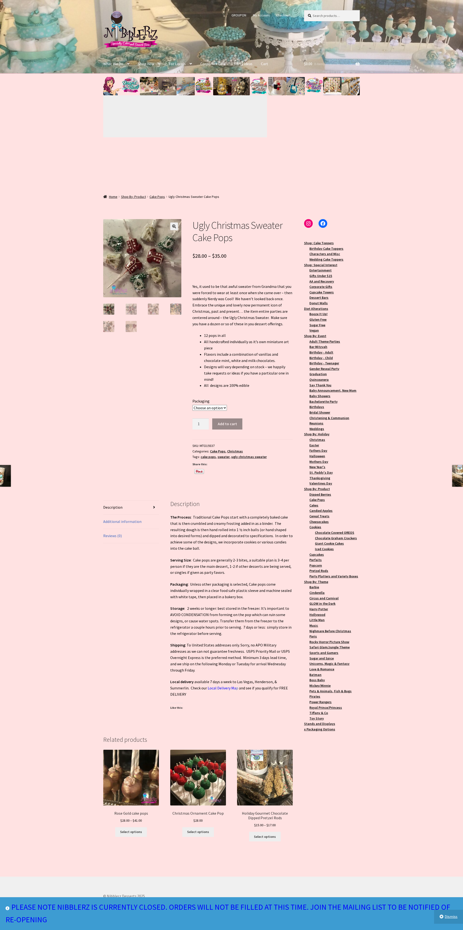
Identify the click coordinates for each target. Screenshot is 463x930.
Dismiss (451, 916)
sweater (224, 457)
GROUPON (239, 15)
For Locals (177, 63)
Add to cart (227, 423)
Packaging (201, 401)
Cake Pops (157, 196)
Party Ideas (243, 63)
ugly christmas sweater (249, 457)
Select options (131, 832)
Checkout (283, 15)
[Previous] (144, 116)
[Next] (226, 116)
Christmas (235, 451)
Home (113, 196)
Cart (264, 63)
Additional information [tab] (122, 521)
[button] (112, 86)
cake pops (208, 457)
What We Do (113, 63)
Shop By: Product (133, 196)
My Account (261, 15)
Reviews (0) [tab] (112, 535)
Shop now (146, 63)
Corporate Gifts (213, 63)
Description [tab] (113, 507)
